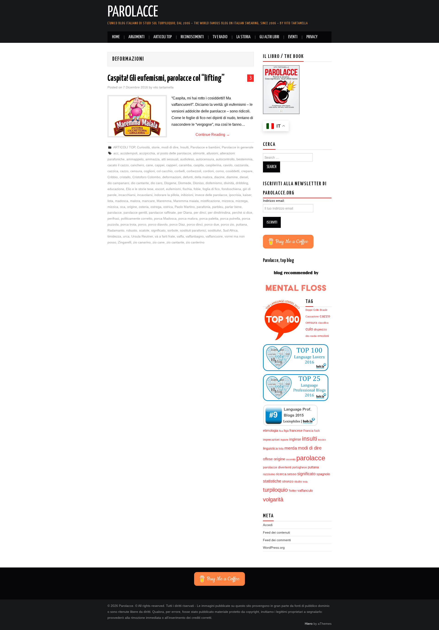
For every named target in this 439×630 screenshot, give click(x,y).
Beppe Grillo (312, 309)
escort (159, 189)
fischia (187, 189)
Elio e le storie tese (139, 189)
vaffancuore (214, 236)
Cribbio (112, 177)
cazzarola (241, 165)
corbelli (179, 171)
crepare (246, 171)
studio (298, 481)
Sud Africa (230, 230)
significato (158, 230)
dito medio (311, 336)
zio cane (159, 242)
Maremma (164, 201)
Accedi (268, 525)
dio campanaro (118, 183)
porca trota (128, 224)
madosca (121, 201)
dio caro (156, 183)
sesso (291, 474)
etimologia (270, 430)
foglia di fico (211, 189)
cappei (159, 165)
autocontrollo (225, 159)
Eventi (292, 37)
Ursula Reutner (142, 236)
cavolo (228, 165)
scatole (144, 230)
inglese (295, 439)
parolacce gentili (135, 212)
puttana (241, 224)
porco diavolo (158, 224)
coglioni (149, 171)
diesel (244, 177)
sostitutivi (214, 230)
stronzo (287, 481)
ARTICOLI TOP (162, 37)
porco (142, 224)
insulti (309, 439)
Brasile (323, 309)
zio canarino (142, 242)
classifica (323, 322)
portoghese (299, 467)
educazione (115, 189)
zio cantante (175, 242)
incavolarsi (145, 195)
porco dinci (195, 224)
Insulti (184, 147)
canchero (137, 165)
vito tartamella (163, 87)
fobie (197, 189)
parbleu (217, 207)
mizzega (242, 201)
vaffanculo (305, 490)
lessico (322, 439)
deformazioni (171, 177)
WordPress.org (274, 547)
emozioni (323, 336)
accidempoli (128, 153)
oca (122, 207)
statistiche (272, 481)
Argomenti (136, 37)
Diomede (184, 183)
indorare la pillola (166, 195)
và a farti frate (165, 236)
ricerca (281, 474)
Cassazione (312, 316)
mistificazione (210, 201)
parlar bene (233, 207)
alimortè (199, 153)
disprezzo (320, 329)
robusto (131, 230)
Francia (308, 430)
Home (116, 37)
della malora (203, 177)
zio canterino (195, 242)
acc (115, 153)
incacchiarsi (126, 195)
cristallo (125, 177)
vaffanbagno (195, 236)
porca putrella (230, 218)
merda (290, 448)
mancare (148, 201)
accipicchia (147, 153)
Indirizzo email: (274, 200)
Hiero (309, 623)
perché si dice (242, 212)
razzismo (269, 474)
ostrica (168, 207)
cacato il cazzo (118, 165)
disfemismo (214, 183)
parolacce (114, 212)
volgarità (273, 499)
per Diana (185, 212)
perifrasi (113, 218)
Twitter (293, 490)
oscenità (290, 459)
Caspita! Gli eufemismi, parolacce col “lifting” (166, 78)
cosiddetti (232, 171)
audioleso (187, 159)
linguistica (270, 448)
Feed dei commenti (277, 540)
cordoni (208, 171)
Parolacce (132, 12)
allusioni (212, 153)
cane (149, 165)
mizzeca (228, 201)
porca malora (188, 218)
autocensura (205, 159)
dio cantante (140, 183)
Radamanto (115, 230)
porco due (211, 224)
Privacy (311, 37)
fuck (317, 430)
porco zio (227, 224)
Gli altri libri (269, 37)
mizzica (112, 207)
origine (132, 207)
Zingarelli (124, 242)
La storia (243, 37)
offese (268, 459)
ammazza (152, 159)
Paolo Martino (185, 207)
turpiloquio (275, 490)
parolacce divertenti (277, 467)
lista (110, 201)
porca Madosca (165, 218)
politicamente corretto (136, 218)
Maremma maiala (186, 201)
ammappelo (135, 159)
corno (220, 171)
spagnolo (323, 474)
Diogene (170, 183)
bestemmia (244, 159)
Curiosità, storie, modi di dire (157, 147)
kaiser (247, 195)
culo (309, 329)
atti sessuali (169, 159)
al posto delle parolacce (174, 153)
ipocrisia (235, 195)
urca (126, 236)
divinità (229, 183)
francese (295, 430)
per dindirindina (219, 212)
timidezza (114, 236)
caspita (198, 165)
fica (281, 430)
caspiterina (213, 165)
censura (136, 171)
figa (286, 430)
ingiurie (284, 439)
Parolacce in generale (237, 147)
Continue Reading (212, 134)
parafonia (203, 207)
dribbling (242, 183)
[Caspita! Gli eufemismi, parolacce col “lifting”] (137, 116)
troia (305, 481)
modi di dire (309, 447)
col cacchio (165, 171)
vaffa (180, 236)
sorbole (172, 230)
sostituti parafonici (193, 230)
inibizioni (187, 195)
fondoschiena (231, 189)
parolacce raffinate (162, 212)
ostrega (155, 207)
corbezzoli (194, 171)
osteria (144, 207)
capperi (171, 165)
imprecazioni (271, 439)
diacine (219, 177)
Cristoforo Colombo (146, 177)
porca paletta (208, 218)
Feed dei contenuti (276, 532)
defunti (188, 177)
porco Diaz (177, 224)
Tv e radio (220, 37)
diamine (232, 177)
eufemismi (173, 189)
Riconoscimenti (192, 37)
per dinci (200, 212)
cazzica (112, 171)
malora (135, 201)
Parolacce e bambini (205, 147)
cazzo (124, 171)
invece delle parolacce (211, 195)
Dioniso (198, 183)
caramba (185, 165)
